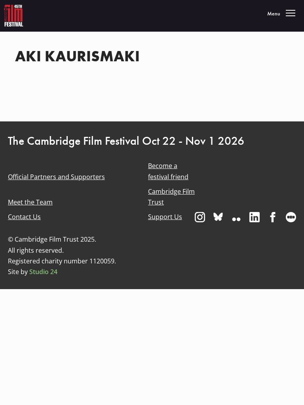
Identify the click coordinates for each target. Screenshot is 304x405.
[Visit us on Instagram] (200, 217)
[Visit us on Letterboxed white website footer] (291, 217)
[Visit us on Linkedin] (254, 217)
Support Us (165, 216)
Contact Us (24, 216)
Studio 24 (43, 271)
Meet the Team (30, 202)
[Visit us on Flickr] (236, 217)
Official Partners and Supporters (56, 176)
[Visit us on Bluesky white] (218, 217)
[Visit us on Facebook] (273, 217)
